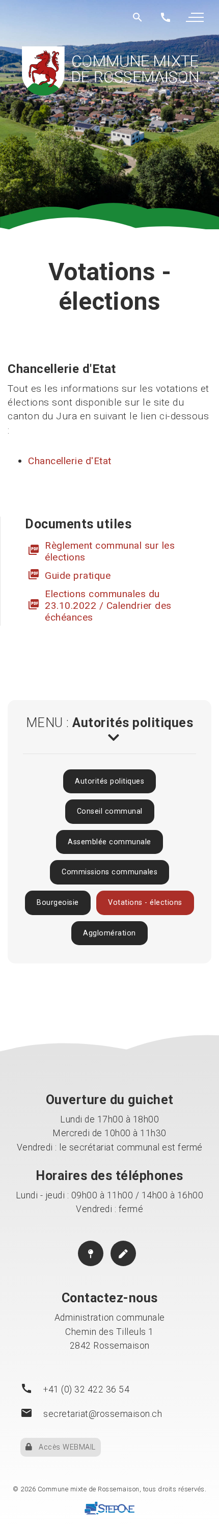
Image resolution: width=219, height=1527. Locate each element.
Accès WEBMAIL (64, 1447)
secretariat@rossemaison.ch (102, 1414)
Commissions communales (109, 872)
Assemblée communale (109, 842)
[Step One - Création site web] (109, 1510)
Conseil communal (110, 811)
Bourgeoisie (58, 902)
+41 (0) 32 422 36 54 (86, 1389)
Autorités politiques (109, 781)
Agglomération (109, 933)
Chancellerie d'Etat (70, 461)
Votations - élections (145, 902)
